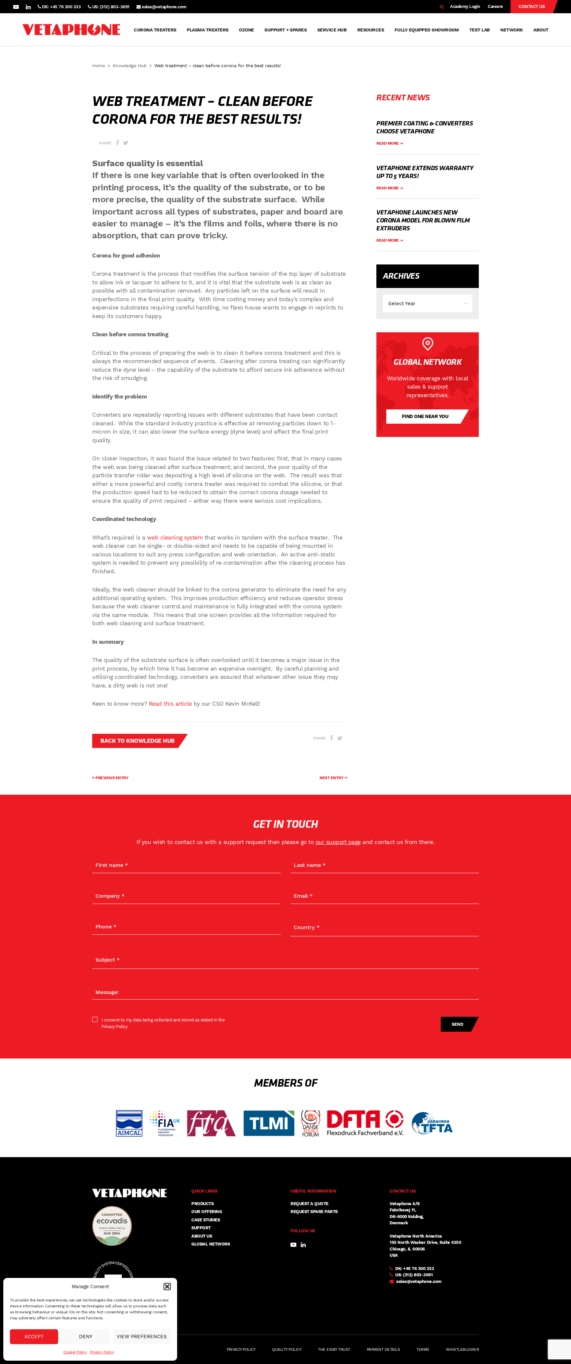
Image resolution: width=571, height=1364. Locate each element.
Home (98, 65)
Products (202, 1203)
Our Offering (206, 1211)
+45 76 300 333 (418, 1268)
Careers (495, 6)
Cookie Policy (75, 1352)
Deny (86, 1337)
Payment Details (383, 1349)
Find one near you (425, 416)
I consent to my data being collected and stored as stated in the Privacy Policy (163, 1023)
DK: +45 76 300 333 (61, 6)
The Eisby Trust (334, 1349)
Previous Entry (111, 778)
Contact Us (532, 6)
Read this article (170, 703)
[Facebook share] (117, 142)
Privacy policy (241, 1349)
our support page (338, 842)
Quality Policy (286, 1349)
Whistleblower (462, 1349)
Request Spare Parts (314, 1211)
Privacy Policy (102, 1352)
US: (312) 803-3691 (110, 6)
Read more (388, 143)
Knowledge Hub (130, 65)
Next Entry (332, 778)
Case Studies (205, 1219)
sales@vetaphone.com (164, 6)
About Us (201, 1236)
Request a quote (309, 1203)
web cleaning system (175, 537)
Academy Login (465, 6)
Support (201, 1227)
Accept (34, 1337)
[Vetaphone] (71, 29)
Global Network (210, 1244)
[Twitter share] (126, 142)
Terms (422, 1349)
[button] (167, 1286)
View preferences (142, 1337)
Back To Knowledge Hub (137, 740)
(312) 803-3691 (418, 1274)
